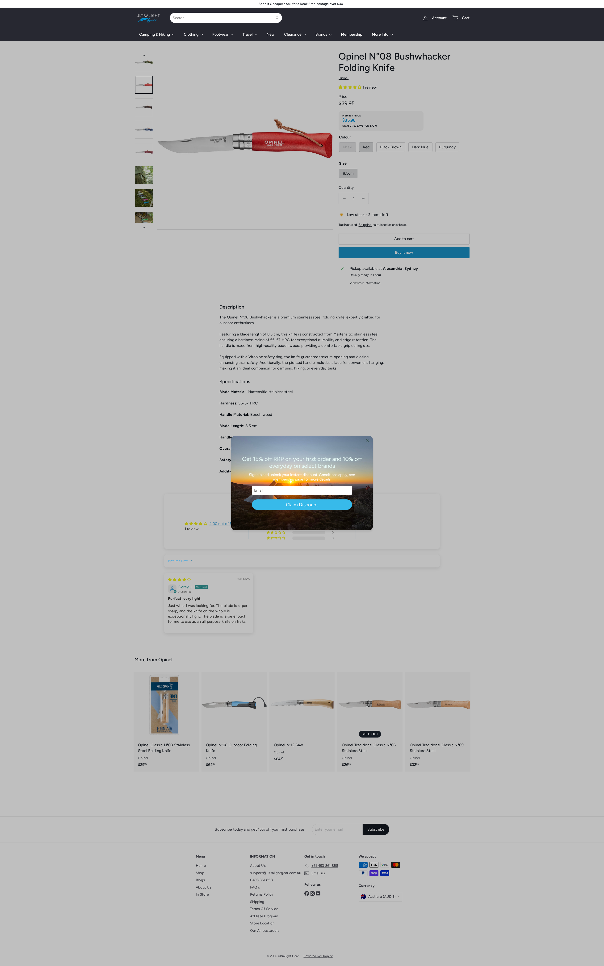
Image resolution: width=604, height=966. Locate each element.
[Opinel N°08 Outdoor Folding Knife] (234, 722)
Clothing (191, 34)
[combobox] (226, 18)
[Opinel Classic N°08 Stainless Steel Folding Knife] (166, 722)
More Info (380, 34)
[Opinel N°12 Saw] (302, 719)
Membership (351, 34)
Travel (248, 34)
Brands (321, 34)
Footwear (221, 34)
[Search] (277, 18)
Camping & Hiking (155, 34)
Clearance (293, 34)
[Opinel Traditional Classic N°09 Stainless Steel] (438, 722)
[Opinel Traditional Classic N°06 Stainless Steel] (370, 722)
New (271, 34)
